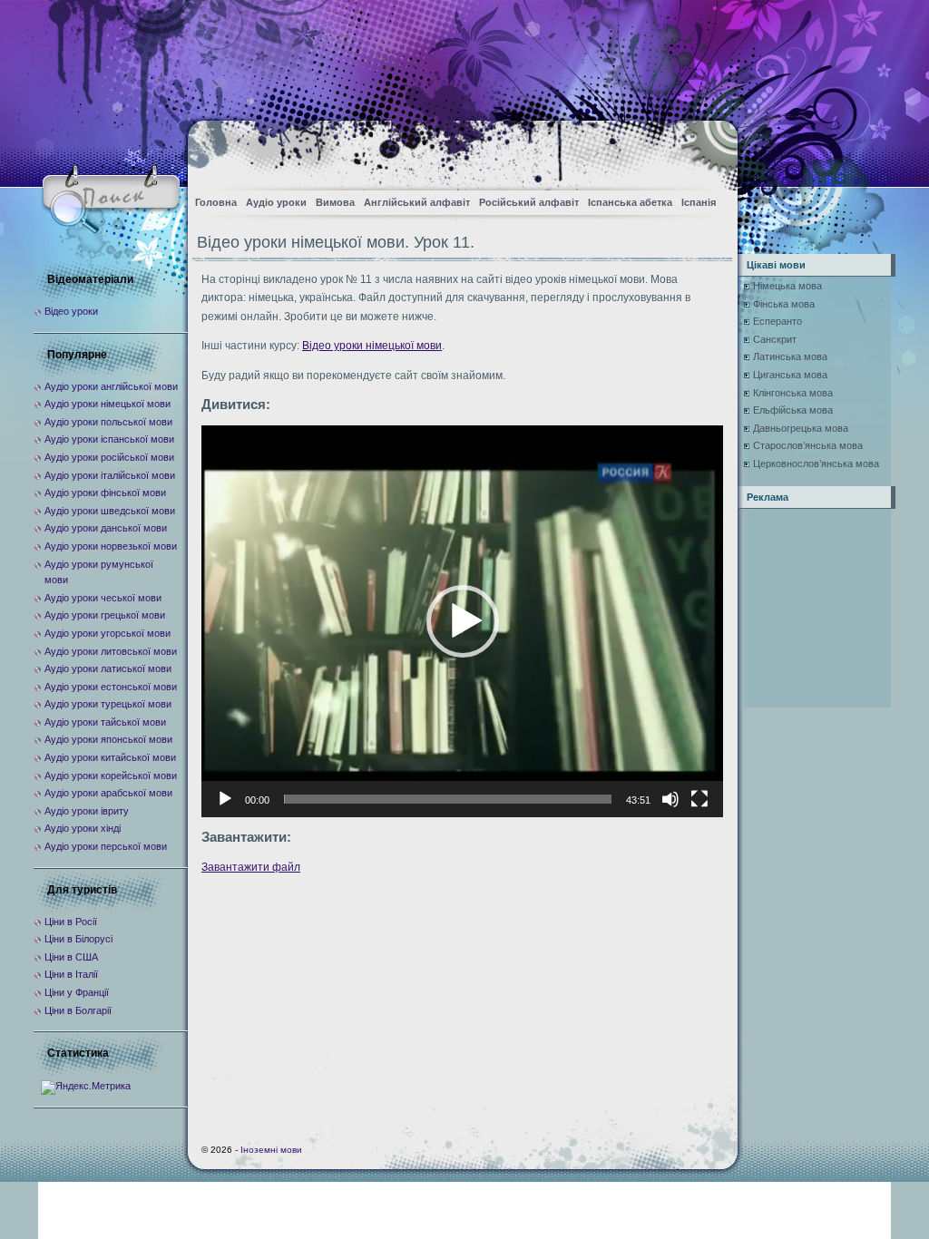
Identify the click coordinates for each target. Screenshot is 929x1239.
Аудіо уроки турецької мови (107, 703)
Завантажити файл (250, 867)
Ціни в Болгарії (78, 1010)
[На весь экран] (699, 799)
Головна (216, 202)
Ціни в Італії (71, 974)
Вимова (335, 202)
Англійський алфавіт (417, 202)
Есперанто (777, 321)
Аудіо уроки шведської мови (109, 510)
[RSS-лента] (708, 150)
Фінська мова (784, 303)
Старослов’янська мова (808, 445)
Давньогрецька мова (800, 428)
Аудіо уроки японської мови (108, 739)
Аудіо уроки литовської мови (110, 651)
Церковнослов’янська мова (816, 463)
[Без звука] (670, 799)
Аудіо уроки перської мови (105, 846)
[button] (462, 621)
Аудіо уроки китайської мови (110, 757)
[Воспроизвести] (225, 799)
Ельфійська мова (793, 410)
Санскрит (775, 339)
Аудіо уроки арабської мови (108, 792)
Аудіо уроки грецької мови (104, 615)
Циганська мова (790, 374)
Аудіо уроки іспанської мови (109, 439)
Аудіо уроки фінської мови (105, 492)
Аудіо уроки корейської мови (110, 775)
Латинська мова (790, 356)
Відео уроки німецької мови (372, 345)
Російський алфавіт (529, 202)
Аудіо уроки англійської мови (111, 386)
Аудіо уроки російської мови (109, 457)
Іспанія (698, 202)
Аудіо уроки (276, 202)
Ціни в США (71, 956)
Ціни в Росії (70, 921)
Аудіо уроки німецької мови (107, 403)
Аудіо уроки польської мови (108, 421)
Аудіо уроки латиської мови (107, 668)
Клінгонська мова (793, 392)
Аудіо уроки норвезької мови (110, 546)
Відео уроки (71, 311)
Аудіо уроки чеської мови (102, 597)
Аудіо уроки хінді (82, 828)
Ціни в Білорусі (78, 938)
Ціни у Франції (76, 992)
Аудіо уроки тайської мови (105, 722)
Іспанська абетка (630, 202)
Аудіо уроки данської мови (105, 527)
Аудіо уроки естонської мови (110, 686)
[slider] (447, 799)
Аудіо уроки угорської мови (107, 633)
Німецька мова (787, 285)
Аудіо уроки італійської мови (109, 475)
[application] (462, 620)
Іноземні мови (271, 1150)
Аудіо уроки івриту (86, 810)
